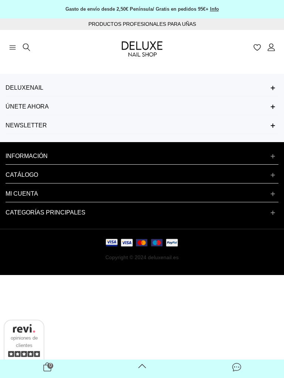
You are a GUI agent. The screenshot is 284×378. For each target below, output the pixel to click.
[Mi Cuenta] (271, 46)
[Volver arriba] (142, 369)
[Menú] (13, 46)
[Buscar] (27, 46)
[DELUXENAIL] (142, 46)
